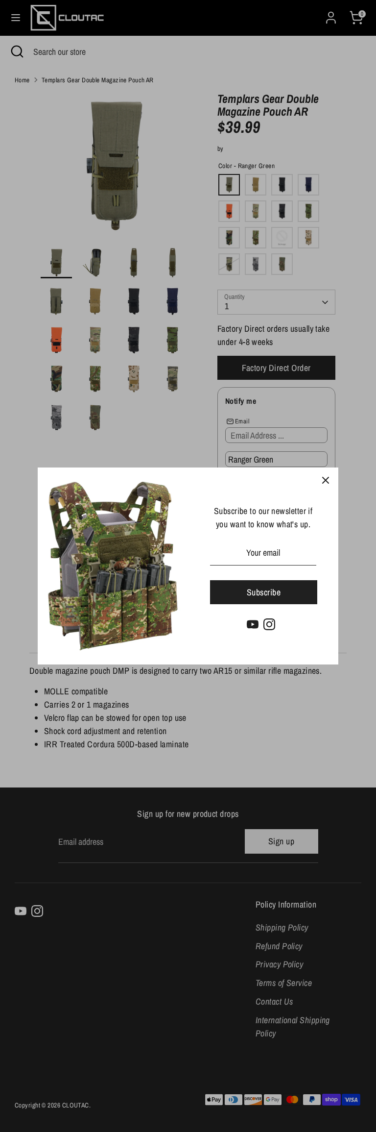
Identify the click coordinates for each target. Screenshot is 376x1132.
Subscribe (264, 592)
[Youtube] (252, 624)
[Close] (325, 480)
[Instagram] (269, 624)
